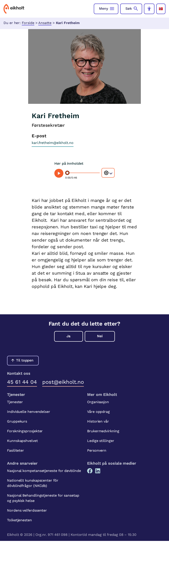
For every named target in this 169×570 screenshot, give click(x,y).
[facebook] (89, 470)
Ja (68, 336)
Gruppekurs (17, 421)
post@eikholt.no (63, 382)
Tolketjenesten (19, 520)
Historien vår (98, 421)
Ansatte (44, 23)
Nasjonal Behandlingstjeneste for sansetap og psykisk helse (43, 498)
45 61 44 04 (22, 382)
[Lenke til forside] (14, 9)
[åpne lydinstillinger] (108, 173)
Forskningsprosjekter (25, 431)
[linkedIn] (97, 470)
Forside (28, 23)
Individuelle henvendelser (28, 412)
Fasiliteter (15, 450)
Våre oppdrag (98, 412)
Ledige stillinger (100, 441)
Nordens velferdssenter (27, 510)
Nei (100, 336)
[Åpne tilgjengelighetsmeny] (149, 9)
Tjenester (15, 402)
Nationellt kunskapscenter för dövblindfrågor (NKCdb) (32, 483)
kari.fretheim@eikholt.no (52, 143)
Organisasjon (98, 402)
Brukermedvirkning (103, 431)
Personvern (96, 450)
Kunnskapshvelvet (22, 441)
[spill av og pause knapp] (58, 173)
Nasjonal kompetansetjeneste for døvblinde (44, 471)
